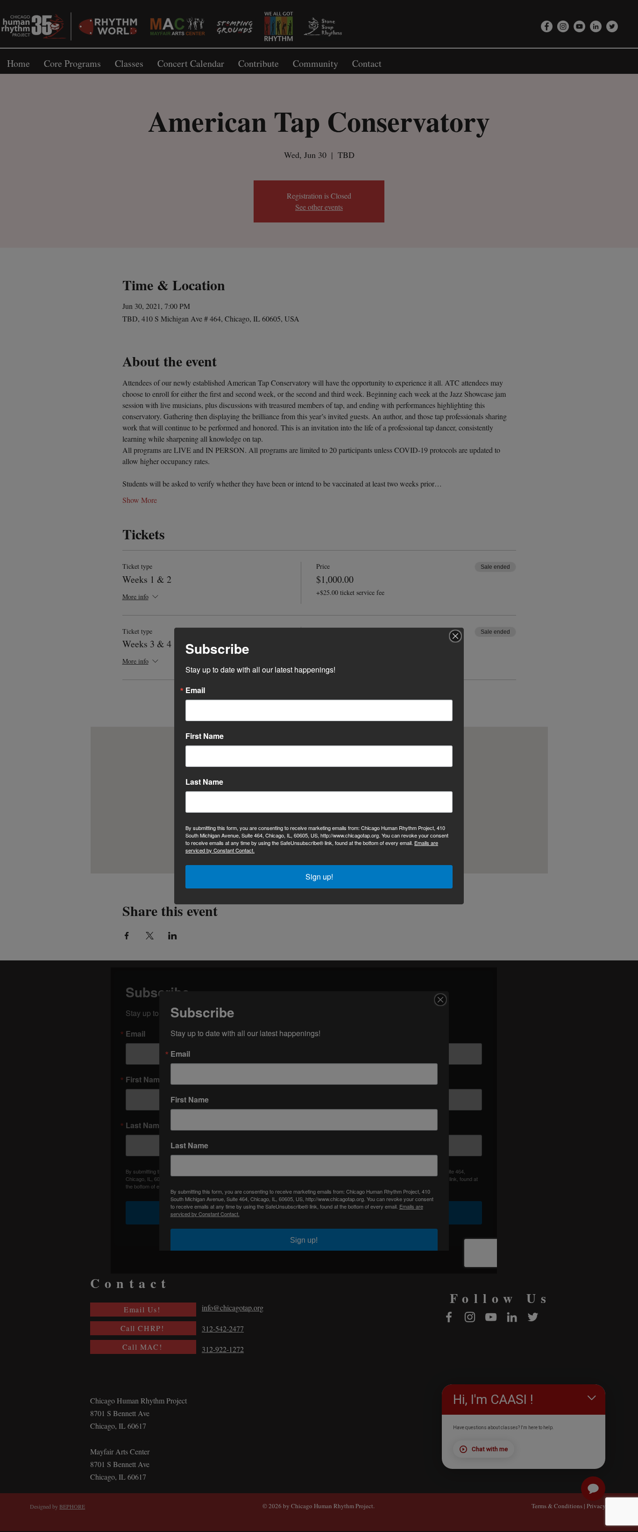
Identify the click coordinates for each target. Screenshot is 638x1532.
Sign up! (319, 876)
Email (195, 690)
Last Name (204, 782)
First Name (204, 736)
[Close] (455, 636)
